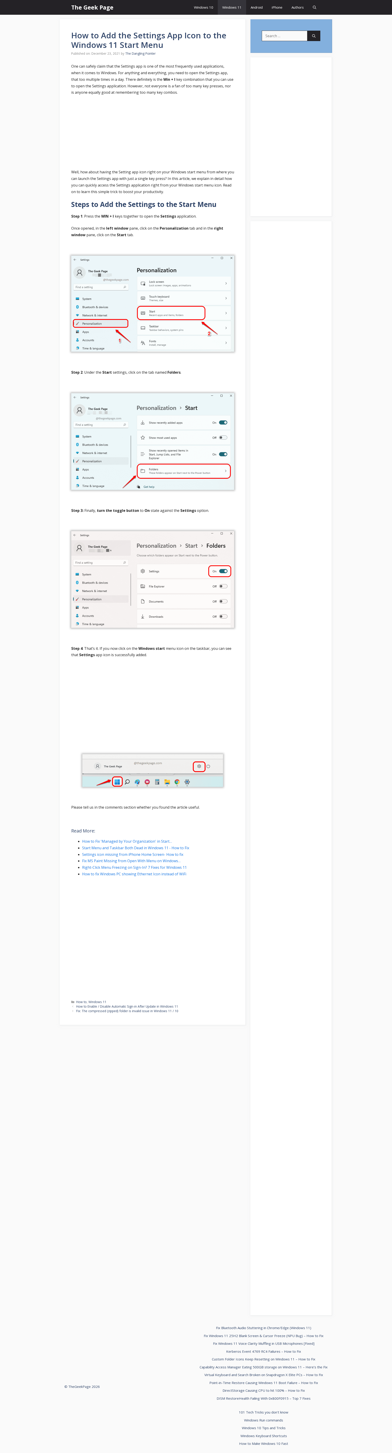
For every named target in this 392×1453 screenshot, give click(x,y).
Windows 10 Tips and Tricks (264, 1428)
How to (81, 1002)
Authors (298, 7)
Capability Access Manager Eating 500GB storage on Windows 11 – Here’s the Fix (264, 1367)
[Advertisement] (153, 133)
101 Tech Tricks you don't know (263, 1412)
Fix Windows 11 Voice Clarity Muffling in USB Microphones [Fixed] (263, 1343)
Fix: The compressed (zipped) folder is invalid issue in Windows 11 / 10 (127, 1011)
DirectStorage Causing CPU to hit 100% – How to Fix (264, 1390)
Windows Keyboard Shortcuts (263, 1435)
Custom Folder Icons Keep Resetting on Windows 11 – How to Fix (263, 1359)
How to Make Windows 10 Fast (263, 1443)
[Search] (313, 36)
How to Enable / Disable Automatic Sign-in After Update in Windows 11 (127, 1006)
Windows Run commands (263, 1420)
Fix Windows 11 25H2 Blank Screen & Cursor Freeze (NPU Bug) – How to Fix (263, 1335)
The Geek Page (92, 7)
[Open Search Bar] (314, 7)
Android (257, 7)
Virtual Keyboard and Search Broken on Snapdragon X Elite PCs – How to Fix (263, 1374)
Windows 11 (232, 7)
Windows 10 (203, 7)
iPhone (277, 7)
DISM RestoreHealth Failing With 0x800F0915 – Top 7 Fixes (264, 1398)
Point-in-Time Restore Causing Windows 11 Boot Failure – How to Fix (263, 1382)
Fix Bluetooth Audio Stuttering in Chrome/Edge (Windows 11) (263, 1327)
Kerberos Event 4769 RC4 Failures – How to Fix (263, 1351)
